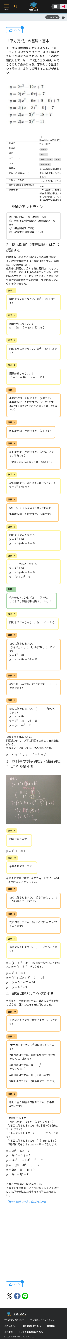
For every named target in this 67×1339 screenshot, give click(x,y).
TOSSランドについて (14, 1320)
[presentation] (45, 298)
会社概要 (9, 1332)
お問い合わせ (11, 1326)
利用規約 (51, 1326)
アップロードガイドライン (42, 1320)
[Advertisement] (33, 1241)
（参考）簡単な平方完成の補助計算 (26, 1201)
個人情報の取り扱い (32, 1326)
